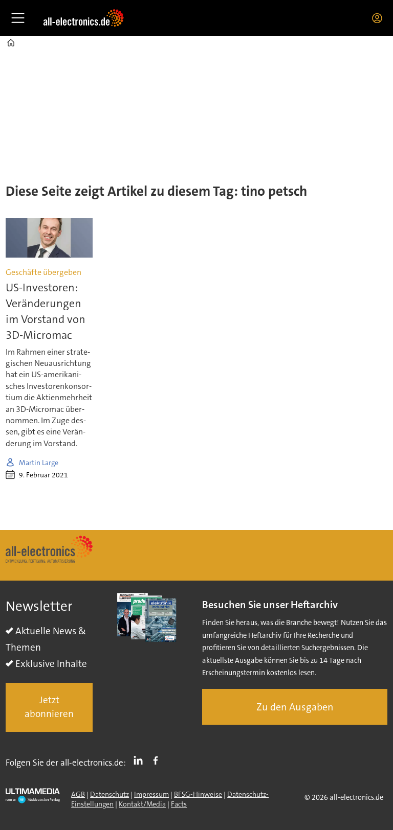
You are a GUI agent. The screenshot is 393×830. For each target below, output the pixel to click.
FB (158, 760)
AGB (78, 794)
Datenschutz (109, 794)
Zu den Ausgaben (295, 706)
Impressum (151, 794)
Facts (179, 804)
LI (140, 760)
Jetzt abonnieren (49, 707)
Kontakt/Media (142, 804)
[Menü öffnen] (18, 18)
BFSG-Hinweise (198, 794)
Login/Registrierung (379, 18)
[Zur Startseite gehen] (83, 18)
